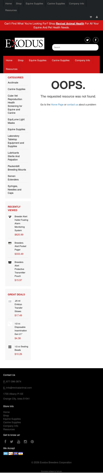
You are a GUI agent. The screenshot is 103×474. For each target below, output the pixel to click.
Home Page (57, 104)
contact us (72, 104)
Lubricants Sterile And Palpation (14, 156)
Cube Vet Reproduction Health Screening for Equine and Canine (15, 104)
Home (8, 3)
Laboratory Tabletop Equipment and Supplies (16, 141)
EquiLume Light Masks (16, 120)
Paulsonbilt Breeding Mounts (17, 167)
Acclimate (13, 82)
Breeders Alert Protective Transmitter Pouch (20, 269)
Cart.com (59, 471)
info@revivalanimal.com (19, 387)
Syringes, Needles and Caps (14, 189)
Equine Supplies (34, 3)
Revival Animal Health (70, 23)
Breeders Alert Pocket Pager (20, 246)
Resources (11, 10)
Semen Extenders (13, 177)
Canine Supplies (56, 3)
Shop (19, 3)
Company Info (76, 3)
